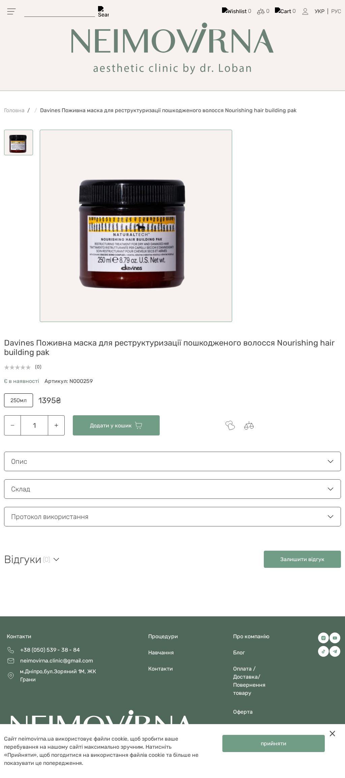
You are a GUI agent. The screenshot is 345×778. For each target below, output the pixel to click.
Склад (20, 489)
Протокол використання (49, 517)
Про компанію (251, 636)
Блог (239, 652)
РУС (336, 11)
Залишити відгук (302, 559)
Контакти (19, 636)
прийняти (273, 743)
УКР (319, 11)
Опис (19, 461)
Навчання (161, 652)
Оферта (243, 712)
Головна (14, 110)
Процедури (163, 636)
